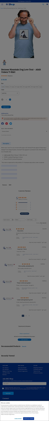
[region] (24, 411)
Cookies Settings (18, 418)
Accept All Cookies (28, 418)
